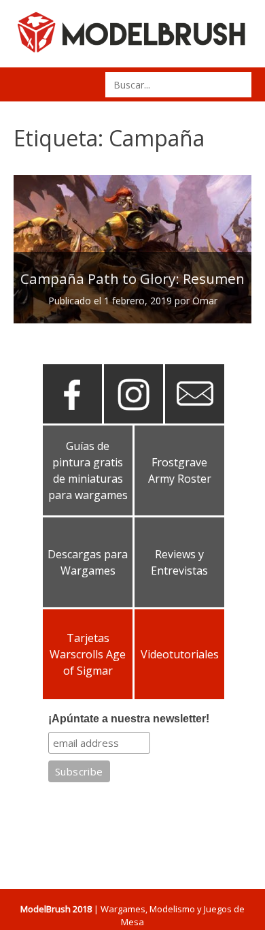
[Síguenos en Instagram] (133, 418)
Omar (204, 300)
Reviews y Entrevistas (179, 562)
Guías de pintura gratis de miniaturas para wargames (88, 470)
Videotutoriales (180, 654)
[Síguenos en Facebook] (72, 418)
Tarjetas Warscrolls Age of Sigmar (88, 654)
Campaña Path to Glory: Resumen (132, 278)
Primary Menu (29, 84)
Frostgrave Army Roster (179, 470)
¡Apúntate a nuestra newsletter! (128, 718)
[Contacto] (194, 418)
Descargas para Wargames (88, 562)
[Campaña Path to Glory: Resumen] (132, 249)
